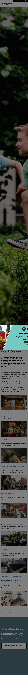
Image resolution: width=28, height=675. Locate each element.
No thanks (24, 346)
